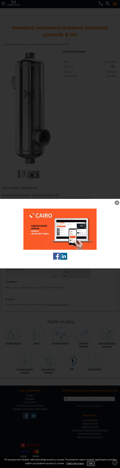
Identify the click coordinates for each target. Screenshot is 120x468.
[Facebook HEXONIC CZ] (56, 259)
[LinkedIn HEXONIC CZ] (63, 259)
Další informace (75, 463)
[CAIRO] (60, 249)
